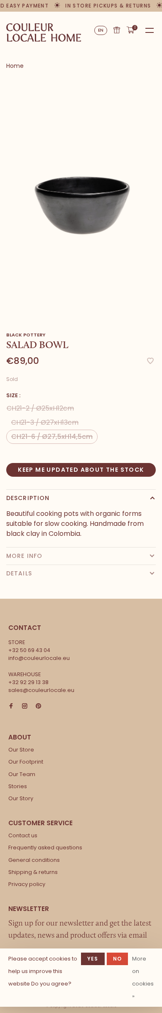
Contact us (22, 835)
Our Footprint (25, 761)
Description (27, 498)
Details (19, 573)
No (117, 958)
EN (101, 30)
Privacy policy (26, 884)
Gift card (117, 30)
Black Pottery (25, 334)
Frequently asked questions (45, 847)
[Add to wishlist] (150, 361)
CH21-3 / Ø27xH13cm (45, 422)
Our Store (21, 749)
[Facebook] (11, 706)
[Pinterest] (38, 706)
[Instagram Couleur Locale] (24, 706)
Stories (17, 786)
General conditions (34, 860)
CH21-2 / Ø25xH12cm (40, 408)
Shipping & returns (33, 872)
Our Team (21, 774)
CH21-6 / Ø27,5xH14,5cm (52, 436)
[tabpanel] (81, 197)
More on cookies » (143, 977)
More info (24, 556)
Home (15, 66)
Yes (92, 958)
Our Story (20, 798)
